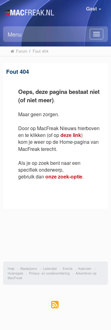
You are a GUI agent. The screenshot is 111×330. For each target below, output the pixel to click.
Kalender (85, 268)
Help (11, 268)
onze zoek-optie (63, 176)
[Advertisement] (55, 232)
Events (67, 268)
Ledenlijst (50, 268)
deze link (70, 135)
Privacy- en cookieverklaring (49, 273)
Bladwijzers (28, 268)
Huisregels (15, 273)
